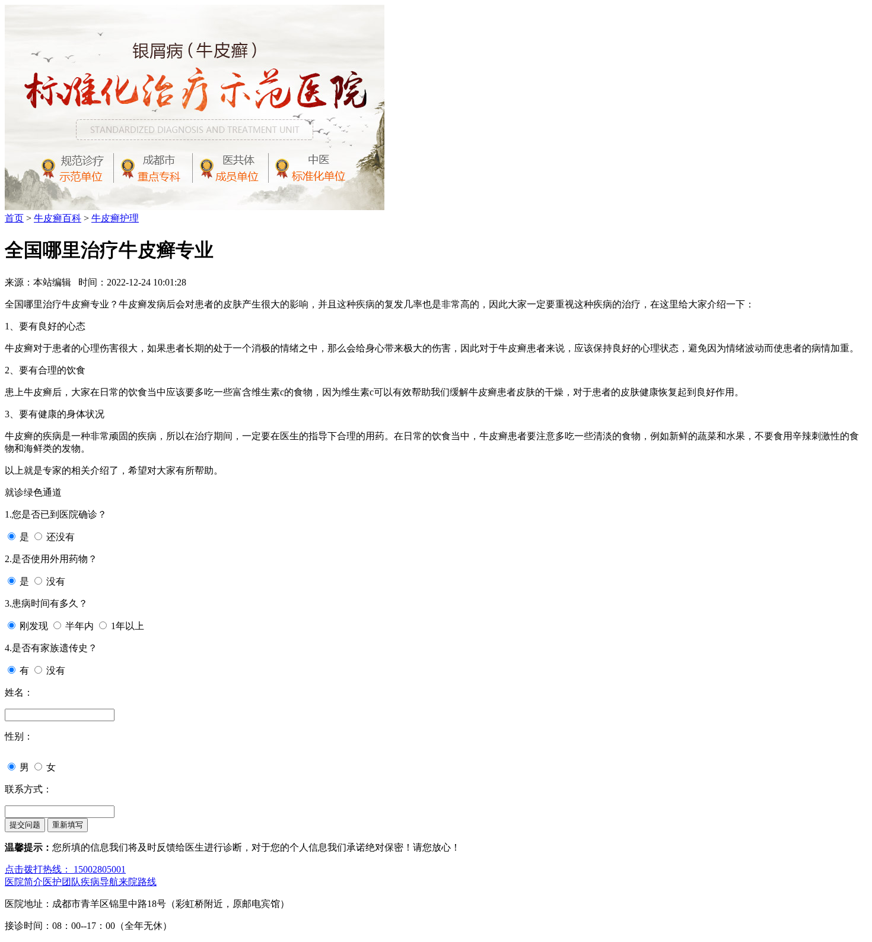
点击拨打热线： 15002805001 (65, 869)
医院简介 (24, 882)
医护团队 (62, 882)
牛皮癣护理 (115, 218)
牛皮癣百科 (57, 218)
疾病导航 (100, 882)
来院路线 (138, 882)
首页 (14, 218)
